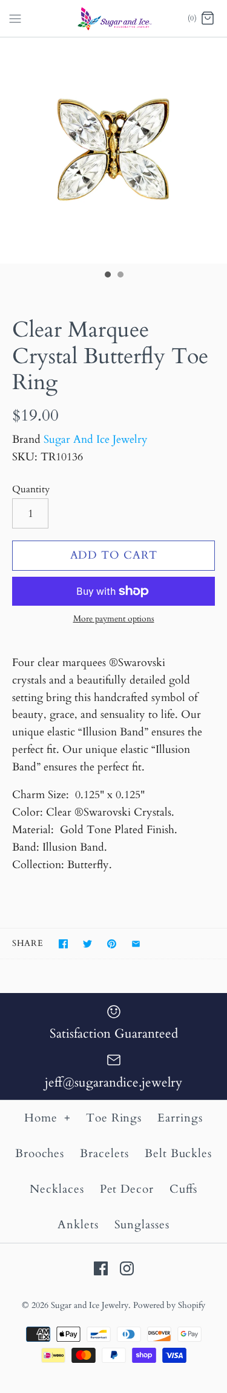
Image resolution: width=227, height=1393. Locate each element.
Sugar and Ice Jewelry (89, 1305)
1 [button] (107, 276)
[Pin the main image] (111, 943)
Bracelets (104, 1153)
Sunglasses (142, 1225)
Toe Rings (114, 1118)
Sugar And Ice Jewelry (96, 439)
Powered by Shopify (169, 1305)
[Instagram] (127, 1268)
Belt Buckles (178, 1153)
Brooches (40, 1153)
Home (47, 1118)
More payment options (113, 619)
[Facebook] (101, 1268)
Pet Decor (127, 1189)
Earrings (180, 1118)
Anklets (78, 1225)
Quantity (31, 489)
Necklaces (57, 1189)
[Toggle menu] (15, 17)
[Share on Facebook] (63, 943)
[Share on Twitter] (87, 943)
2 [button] (120, 276)
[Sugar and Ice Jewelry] (113, 18)
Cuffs (183, 1189)
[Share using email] (135, 943)
